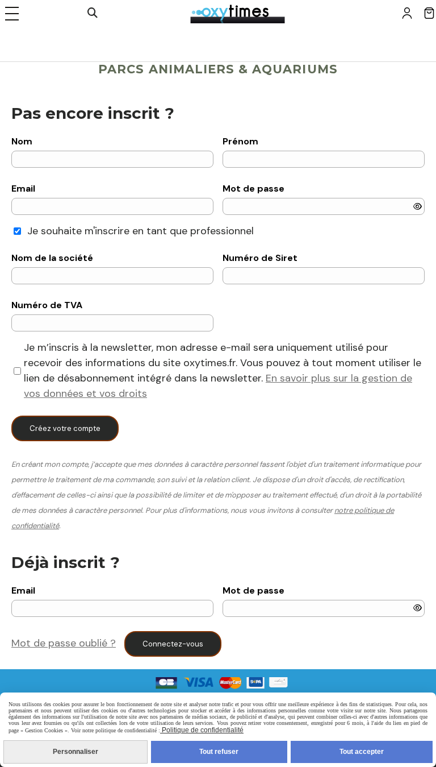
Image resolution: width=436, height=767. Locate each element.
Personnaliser (75, 752)
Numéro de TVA (46, 305)
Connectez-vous (172, 644)
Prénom (240, 141)
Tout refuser (218, 752)
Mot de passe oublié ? (63, 643)
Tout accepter (361, 752)
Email (23, 188)
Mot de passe (253, 188)
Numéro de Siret (260, 258)
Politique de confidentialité (202, 730)
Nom (21, 141)
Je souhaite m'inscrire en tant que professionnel (140, 231)
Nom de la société (52, 258)
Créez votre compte (65, 428)
